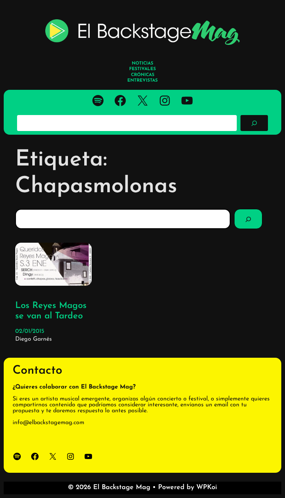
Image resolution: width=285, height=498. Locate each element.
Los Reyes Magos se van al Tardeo (50, 311)
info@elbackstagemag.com (48, 423)
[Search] (248, 219)
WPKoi (206, 487)
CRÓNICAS (142, 75)
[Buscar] (254, 123)
